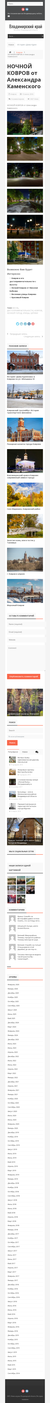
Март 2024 (12, 1027)
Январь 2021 (13, 1094)
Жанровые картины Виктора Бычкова (26, 771)
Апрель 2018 (13, 1217)
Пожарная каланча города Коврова (24, 444)
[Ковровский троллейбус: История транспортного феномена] (25, 396)
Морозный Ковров (15, 605)
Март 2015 (12, 1369)
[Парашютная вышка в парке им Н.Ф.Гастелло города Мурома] (12, 806)
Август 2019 (12, 1149)
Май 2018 (11, 1213)
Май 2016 (11, 1314)
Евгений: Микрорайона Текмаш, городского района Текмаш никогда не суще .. (29, 937)
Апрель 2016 (13, 1318)
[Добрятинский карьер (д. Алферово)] (25, 702)
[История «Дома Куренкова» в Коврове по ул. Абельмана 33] (25, 362)
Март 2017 (12, 1272)
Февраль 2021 (13, 1090)
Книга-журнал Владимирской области (23, 1396)
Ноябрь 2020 (13, 1098)
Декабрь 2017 (13, 1234)
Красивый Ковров (20, 297)
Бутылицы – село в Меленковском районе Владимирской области (27, 794)
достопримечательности (20, 310)
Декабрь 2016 (13, 1284)
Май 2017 (11, 1263)
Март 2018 (12, 1221)
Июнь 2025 (12, 1014)
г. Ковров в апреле (16, 574)
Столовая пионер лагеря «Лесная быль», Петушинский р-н (28, 782)
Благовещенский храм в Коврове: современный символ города (23, 476)
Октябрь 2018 (13, 1191)
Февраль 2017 (13, 1276)
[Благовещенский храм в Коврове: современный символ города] (25, 461)
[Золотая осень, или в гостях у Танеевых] (25, 526)
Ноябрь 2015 (13, 1339)
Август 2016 (12, 1301)
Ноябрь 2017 (13, 1238)
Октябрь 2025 (13, 1001)
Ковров (19, 52)
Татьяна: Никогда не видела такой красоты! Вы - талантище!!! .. (29, 956)
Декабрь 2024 (13, 1022)
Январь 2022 (13, 1077)
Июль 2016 (12, 1306)
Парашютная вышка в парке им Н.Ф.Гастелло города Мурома (27, 806)
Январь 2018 (13, 1229)
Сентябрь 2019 (14, 1145)
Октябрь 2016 (13, 1293)
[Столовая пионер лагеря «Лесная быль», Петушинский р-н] (12, 782)
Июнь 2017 (12, 1259)
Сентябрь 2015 (14, 1348)
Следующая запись (33, 336)
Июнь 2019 (12, 1158)
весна (15, 308)
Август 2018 (12, 1200)
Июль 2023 (12, 1044)
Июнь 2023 (12, 1048)
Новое (25, 752)
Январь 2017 (13, 1280)
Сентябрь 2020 (14, 1107)
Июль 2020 (12, 1115)
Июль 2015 (12, 1356)
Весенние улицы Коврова (24, 294)
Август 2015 (12, 1352)
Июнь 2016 (12, 1310)
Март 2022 (12, 1073)
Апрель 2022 (13, 1069)
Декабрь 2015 (13, 1335)
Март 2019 (12, 1170)
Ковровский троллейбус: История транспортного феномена (23, 411)
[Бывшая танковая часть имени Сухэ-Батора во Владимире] (25, 831)
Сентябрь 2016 (14, 1297)
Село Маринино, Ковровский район (23, 509)
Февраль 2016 (13, 1327)
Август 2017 (12, 1251)
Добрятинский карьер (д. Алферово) (23, 714)
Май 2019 (11, 1162)
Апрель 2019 (13, 1166)
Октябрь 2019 (13, 1141)
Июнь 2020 (12, 1120)
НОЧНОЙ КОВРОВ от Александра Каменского (24, 76)
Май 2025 (11, 1018)
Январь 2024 (13, 1035)
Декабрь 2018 (13, 1183)
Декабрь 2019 (13, 1132)
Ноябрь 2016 (13, 1289)
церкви (34, 313)
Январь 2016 (13, 1331)
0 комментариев (17, 99)
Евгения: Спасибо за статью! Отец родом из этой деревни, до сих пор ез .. (29, 947)
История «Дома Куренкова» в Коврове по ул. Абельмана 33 (21, 377)
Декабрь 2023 (13, 1039)
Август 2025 (12, 1010)
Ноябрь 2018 (13, 1187)
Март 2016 (12, 1322)
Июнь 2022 (12, 1065)
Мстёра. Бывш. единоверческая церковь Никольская (28, 759)
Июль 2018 (12, 1204)
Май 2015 (11, 1365)
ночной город (14, 313)
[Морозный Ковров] (25, 591)
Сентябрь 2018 (14, 1196)
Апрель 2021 (13, 1086)
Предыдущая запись (17, 334)
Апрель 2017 (13, 1267)
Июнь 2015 (12, 1360)
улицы (26, 313)
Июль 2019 (12, 1153)
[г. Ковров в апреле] (25, 560)
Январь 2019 (13, 1179)
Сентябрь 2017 (14, 1246)
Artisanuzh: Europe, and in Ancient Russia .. (28, 927)
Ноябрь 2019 (13, 1136)
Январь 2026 (13, 989)
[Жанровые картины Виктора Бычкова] (12, 772)
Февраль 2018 (13, 1225)
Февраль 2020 (13, 1124)
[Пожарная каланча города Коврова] (25, 430)
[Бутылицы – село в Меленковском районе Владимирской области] (12, 794)
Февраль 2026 (13, 984)
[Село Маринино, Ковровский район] (25, 495)
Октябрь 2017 (13, 1242)
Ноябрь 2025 (13, 997)
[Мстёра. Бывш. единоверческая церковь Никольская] (12, 760)
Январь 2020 (13, 1128)
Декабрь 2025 (13, 993)
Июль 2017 (12, 1255)
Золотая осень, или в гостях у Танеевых (21, 541)
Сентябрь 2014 (14, 1373)
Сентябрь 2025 (14, 1005)
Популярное (13, 752)
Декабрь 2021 (13, 1082)
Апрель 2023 (13, 1052)
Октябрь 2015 (13, 1344)
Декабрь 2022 (13, 1056)
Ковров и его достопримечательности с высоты (23, 281)
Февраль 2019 (13, 1175)
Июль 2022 (12, 1060)
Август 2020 (12, 1111)
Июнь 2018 (12, 1208)
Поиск (12, 742)
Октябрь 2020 (13, 1103)
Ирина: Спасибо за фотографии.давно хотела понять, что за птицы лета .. (29, 918)
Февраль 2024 (13, 1031)
